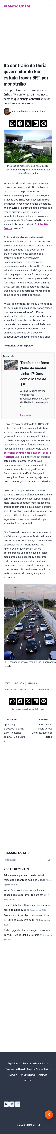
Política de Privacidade (35, 1063)
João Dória (18, 683)
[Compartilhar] (49, 1114)
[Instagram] (17, 1104)
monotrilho (10, 689)
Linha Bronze (34, 683)
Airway (13, 1074)
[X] (11, 1104)
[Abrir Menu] (49, 6)
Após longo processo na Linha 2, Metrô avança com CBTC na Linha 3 (14, 730)
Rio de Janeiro (26, 689)
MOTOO (28, 1080)
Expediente (14, 1063)
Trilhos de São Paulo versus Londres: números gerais (42, 728)
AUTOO (43, 1074)
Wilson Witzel (43, 689)
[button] (12, 123)
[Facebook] (6, 1104)
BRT (7, 683)
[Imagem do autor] (7, 111)
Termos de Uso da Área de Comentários (28, 1069)
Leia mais (25, 415)
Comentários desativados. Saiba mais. (28, 709)
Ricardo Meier (22, 111)
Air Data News (28, 1074)
